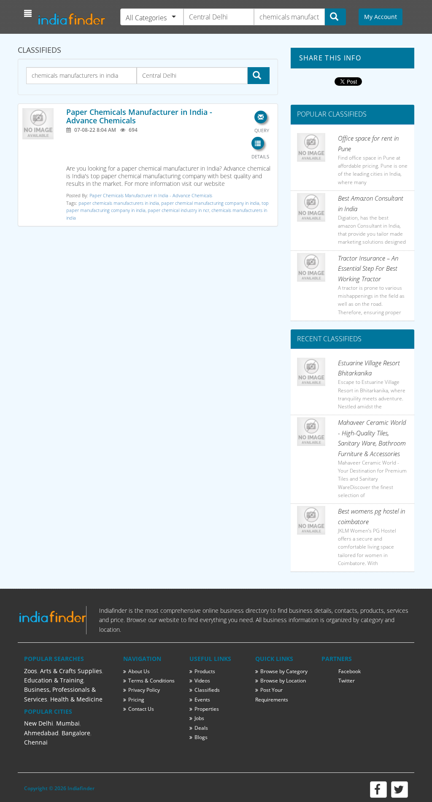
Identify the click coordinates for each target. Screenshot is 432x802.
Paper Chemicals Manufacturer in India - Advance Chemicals (139, 116)
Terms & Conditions (151, 680)
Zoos (30, 671)
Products (204, 671)
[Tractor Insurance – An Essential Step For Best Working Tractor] (311, 267)
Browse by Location (283, 680)
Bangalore (76, 733)
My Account (380, 17)
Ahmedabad (41, 733)
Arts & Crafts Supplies (71, 671)
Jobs (199, 718)
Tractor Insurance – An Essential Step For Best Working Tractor (368, 268)
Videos (202, 680)
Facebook (349, 671)
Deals (201, 727)
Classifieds (207, 689)
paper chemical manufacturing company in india (210, 203)
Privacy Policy (144, 689)
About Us (139, 671)
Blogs (201, 737)
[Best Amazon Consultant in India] (311, 207)
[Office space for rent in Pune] (311, 147)
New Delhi (38, 723)
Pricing (136, 699)
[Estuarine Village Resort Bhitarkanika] (311, 372)
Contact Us (141, 708)
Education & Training (54, 680)
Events (202, 699)
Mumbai (68, 723)
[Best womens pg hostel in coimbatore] (311, 520)
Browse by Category (284, 671)
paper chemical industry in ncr (178, 210)
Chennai (36, 742)
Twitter (346, 680)
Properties (206, 708)
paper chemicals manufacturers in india (118, 203)
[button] (29, 13)
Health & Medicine (76, 699)
